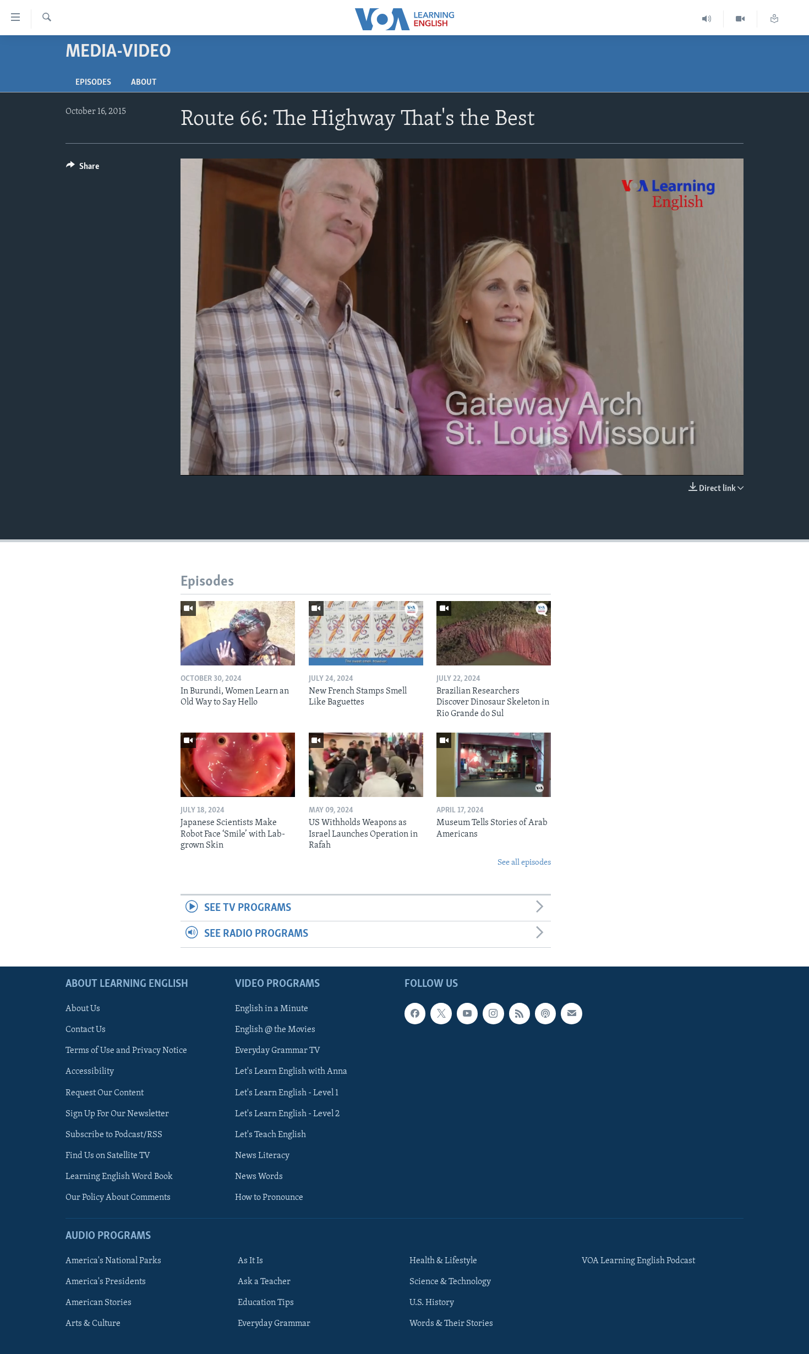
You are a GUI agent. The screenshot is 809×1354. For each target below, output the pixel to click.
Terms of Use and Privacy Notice (126, 1050)
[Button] (82, 169)
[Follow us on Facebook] (414, 1013)
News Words (259, 1176)
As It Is (250, 1261)
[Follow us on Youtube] (467, 1013)
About (143, 82)
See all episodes (524, 863)
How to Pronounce (269, 1197)
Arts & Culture (93, 1323)
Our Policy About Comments (118, 1197)
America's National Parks (113, 1261)
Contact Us (85, 1029)
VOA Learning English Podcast (638, 1261)
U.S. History (431, 1302)
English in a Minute (271, 1008)
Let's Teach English (270, 1134)
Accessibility (89, 1071)
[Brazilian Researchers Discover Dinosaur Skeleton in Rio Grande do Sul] (493, 633)
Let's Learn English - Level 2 (287, 1113)
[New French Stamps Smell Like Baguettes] (366, 633)
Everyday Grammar (274, 1323)
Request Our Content (104, 1092)
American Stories (98, 1302)
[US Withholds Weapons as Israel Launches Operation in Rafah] (366, 765)
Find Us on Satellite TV (107, 1155)
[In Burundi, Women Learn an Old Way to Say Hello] (238, 633)
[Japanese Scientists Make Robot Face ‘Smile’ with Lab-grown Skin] (238, 765)
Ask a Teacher (264, 1281)
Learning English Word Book (119, 1176)
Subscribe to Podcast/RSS (113, 1134)
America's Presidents (105, 1281)
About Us (82, 1008)
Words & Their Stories (451, 1323)
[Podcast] (545, 1013)
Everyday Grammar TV (277, 1050)
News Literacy (262, 1155)
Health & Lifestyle (443, 1261)
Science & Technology (450, 1281)
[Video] (740, 19)
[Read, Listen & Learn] (774, 19)
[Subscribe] (571, 1013)
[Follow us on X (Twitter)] (440, 1013)
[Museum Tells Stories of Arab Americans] (493, 765)
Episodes (93, 82)
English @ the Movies (275, 1029)
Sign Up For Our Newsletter (117, 1113)
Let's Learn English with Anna (291, 1071)
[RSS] (519, 1013)
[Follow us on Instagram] (493, 1013)
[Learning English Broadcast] (707, 19)
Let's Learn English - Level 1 (286, 1092)
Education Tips (266, 1302)
